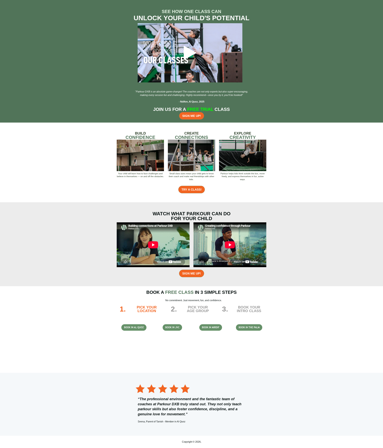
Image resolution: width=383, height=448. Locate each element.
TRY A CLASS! (191, 189)
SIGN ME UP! (191, 115)
